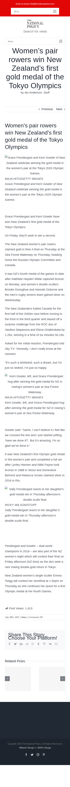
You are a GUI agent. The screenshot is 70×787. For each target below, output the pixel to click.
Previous (47, 109)
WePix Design (44, 747)
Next (59, 109)
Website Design (26, 747)
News (24, 617)
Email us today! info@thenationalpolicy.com (35, 4)
